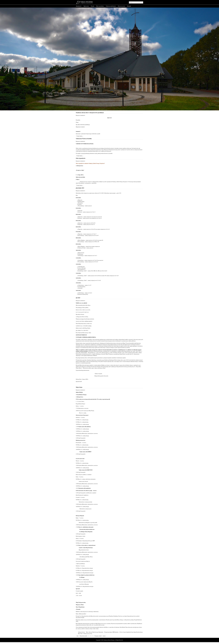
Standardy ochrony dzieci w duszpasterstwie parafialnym (90, 112)
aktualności (82, 115)
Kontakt (129, 6)
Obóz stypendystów (80, 158)
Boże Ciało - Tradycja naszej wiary (85, 633)
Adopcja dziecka (81, 632)
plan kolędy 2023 (80, 188)
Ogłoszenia (86, 6)
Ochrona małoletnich (111, 6)
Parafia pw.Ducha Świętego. (109, 640)
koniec (104, 636)
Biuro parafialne (100, 6)
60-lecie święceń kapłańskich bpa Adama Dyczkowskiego (131, 632)
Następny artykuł (98, 636)
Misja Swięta (79, 387)
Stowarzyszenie (121, 6)
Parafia (92, 6)
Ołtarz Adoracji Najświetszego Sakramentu (94, 632)
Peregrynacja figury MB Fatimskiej (111, 632)
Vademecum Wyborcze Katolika (84, 138)
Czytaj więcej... (79, 136)
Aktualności (78, 6)
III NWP (78, 298)
